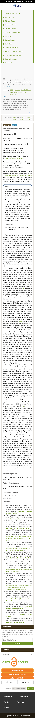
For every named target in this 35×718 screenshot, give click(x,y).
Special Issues (9, 40)
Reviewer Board (10, 25)
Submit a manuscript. (25, 1)
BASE (11, 92)
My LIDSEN (8, 696)
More (4, 97)
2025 (23, 117)
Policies (6, 702)
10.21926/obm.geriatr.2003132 (14, 158)
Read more (6, 87)
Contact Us (8, 63)
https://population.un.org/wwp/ (19, 519)
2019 (23, 119)
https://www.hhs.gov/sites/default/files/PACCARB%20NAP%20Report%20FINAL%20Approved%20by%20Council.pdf (19, 587)
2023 (30, 117)
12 (27, 457)
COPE (11, 90)
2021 (16, 119)
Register (10, 1)
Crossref (17, 90)
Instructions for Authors (12, 32)
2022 (13, 119)
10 (13, 453)
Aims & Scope (9, 17)
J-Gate (25, 92)
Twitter (6, 708)
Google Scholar (26, 90)
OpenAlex (13, 94)
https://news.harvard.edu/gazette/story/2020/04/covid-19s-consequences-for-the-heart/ (19, 538)
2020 (20, 119)
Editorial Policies (10, 28)
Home (12, 13)
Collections (8, 44)
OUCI (18, 94)
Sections (7, 36)
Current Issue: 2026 (11, 48)
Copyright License (10, 59)
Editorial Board (9, 21)
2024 (27, 117)
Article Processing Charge (13, 51)
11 (25, 457)
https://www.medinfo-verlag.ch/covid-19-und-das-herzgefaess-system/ (18, 549)
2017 (30, 119)
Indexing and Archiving (12, 55)
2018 (27, 119)
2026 (14, 117)
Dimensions (17, 92)
